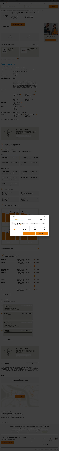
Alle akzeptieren (41, 233)
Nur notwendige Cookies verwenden (29, 233)
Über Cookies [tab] (42, 219)
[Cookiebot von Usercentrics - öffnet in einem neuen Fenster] (44, 216)
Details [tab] (29, 219)
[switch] (24, 229)
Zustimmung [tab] (16, 219)
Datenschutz (22, 224)
